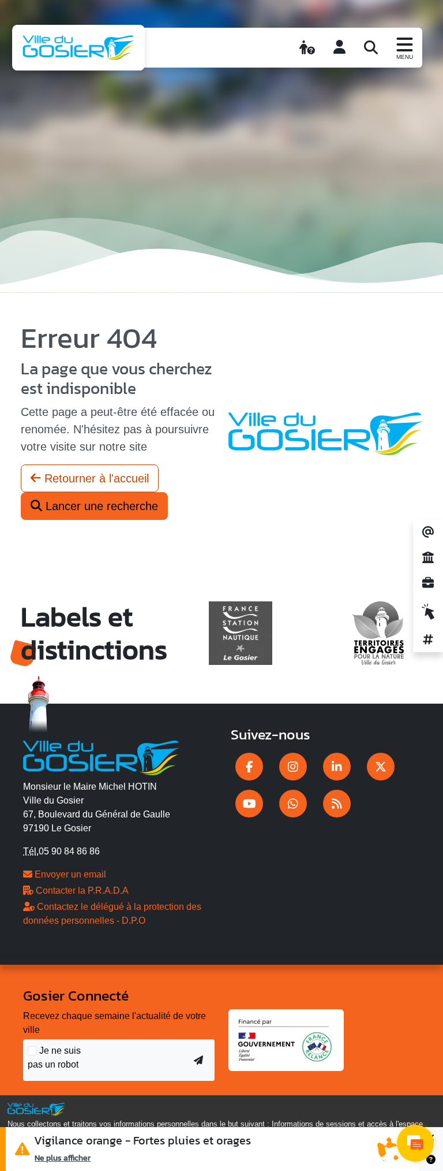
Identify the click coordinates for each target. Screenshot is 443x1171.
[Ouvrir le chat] (415, 1143)
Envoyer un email (69, 874)
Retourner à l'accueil (95, 478)
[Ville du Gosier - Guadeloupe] (101, 756)
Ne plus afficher (63, 1157)
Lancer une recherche (100, 506)
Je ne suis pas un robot (54, 1057)
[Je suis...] (307, 47)
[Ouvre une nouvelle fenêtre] (249, 766)
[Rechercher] (371, 47)
